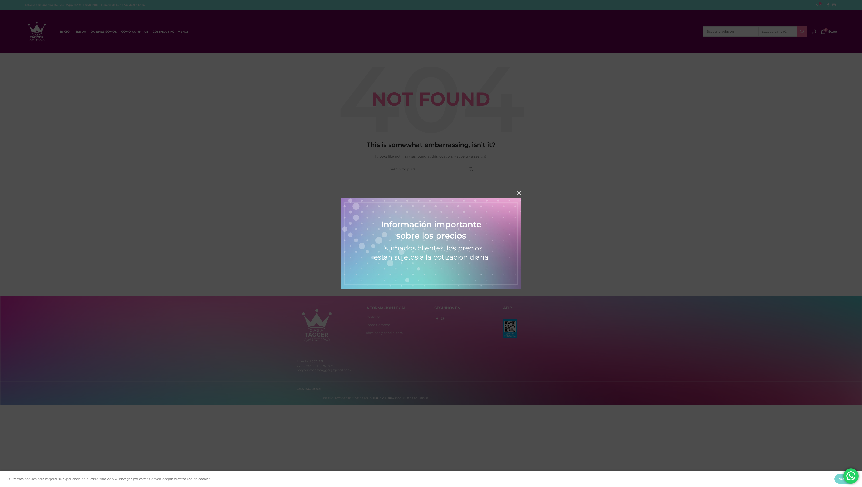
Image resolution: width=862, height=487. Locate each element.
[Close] (519, 192)
